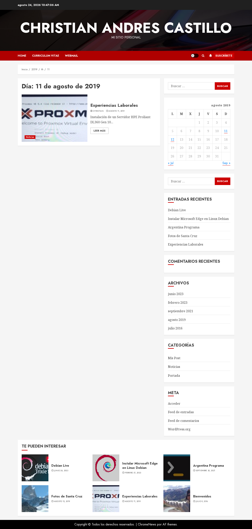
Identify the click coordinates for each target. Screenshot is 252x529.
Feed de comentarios (183, 421)
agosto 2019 (177, 320)
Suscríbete (223, 56)
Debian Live (177, 210)
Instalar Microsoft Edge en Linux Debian (198, 219)
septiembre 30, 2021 (205, 470)
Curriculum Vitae (45, 56)
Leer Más (99, 131)
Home (22, 56)
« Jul (170, 163)
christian (98, 111)
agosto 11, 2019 (116, 111)
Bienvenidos (202, 496)
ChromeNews (147, 524)
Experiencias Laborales (114, 105)
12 (172, 139)
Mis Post (174, 358)
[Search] (203, 56)
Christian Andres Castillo (126, 28)
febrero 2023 (177, 302)
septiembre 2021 (180, 311)
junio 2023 (175, 294)
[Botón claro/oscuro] (195, 56)
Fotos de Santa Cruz (182, 236)
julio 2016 (175, 328)
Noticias (30, 137)
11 (226, 131)
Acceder (174, 403)
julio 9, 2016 (202, 501)
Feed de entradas (181, 412)
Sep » (226, 163)
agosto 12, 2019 (62, 501)
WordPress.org (179, 429)
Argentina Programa (183, 227)
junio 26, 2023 (61, 470)
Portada (174, 375)
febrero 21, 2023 (133, 472)
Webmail (71, 56)
